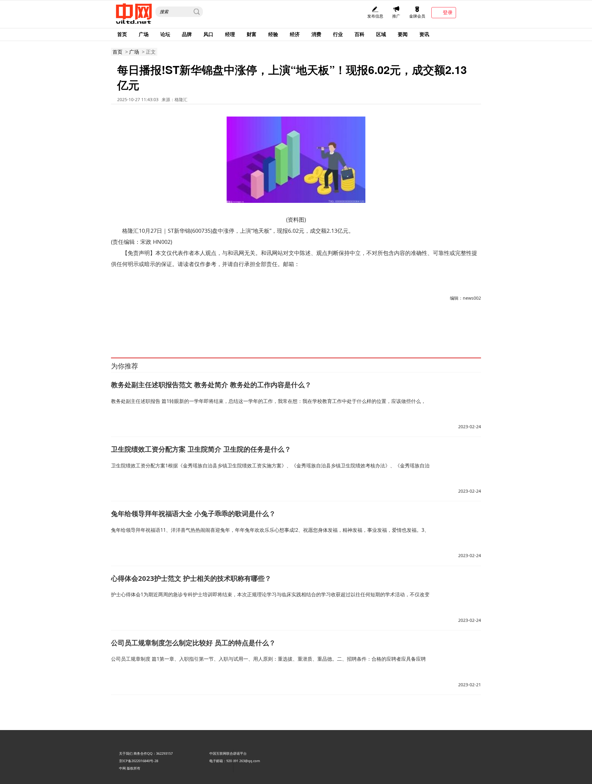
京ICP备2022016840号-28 (138, 760)
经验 (273, 34)
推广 (396, 16)
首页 (122, 34)
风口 (208, 34)
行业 (338, 34)
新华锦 (132, 329)
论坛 (165, 34)
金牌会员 (417, 16)
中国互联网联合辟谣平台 (228, 753)
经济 (295, 34)
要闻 (403, 34)
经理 (230, 34)
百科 (359, 34)
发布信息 (375, 16)
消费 (316, 34)
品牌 (187, 34)
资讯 (424, 34)
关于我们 (126, 753)
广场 (144, 34)
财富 (252, 34)
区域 (381, 34)
